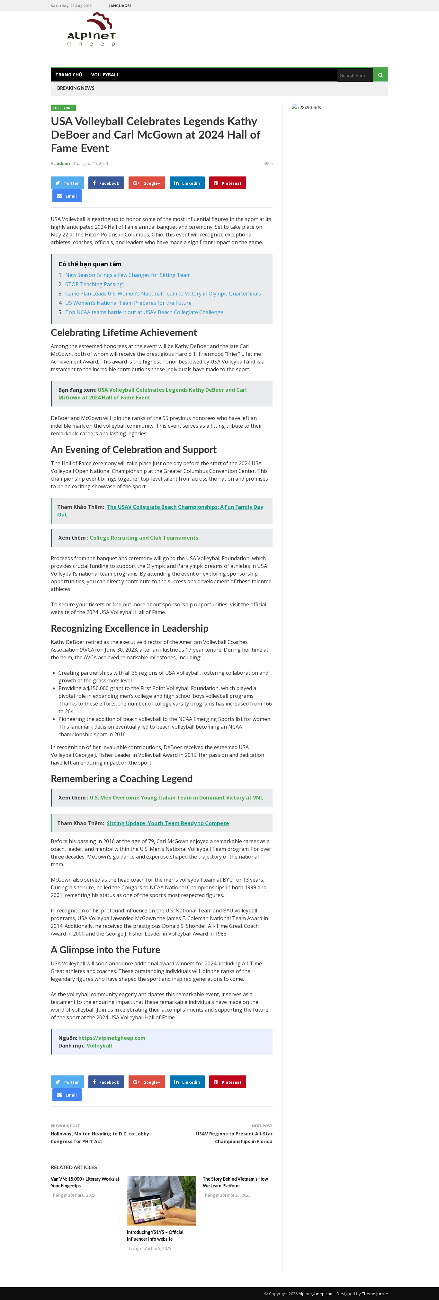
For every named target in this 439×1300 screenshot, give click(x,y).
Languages (120, 5)
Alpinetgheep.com (316, 1293)
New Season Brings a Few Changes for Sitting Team (128, 274)
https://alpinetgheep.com (112, 1037)
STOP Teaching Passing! (94, 284)
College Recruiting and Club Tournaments (144, 537)
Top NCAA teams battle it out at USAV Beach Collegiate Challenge (144, 312)
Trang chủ (68, 75)
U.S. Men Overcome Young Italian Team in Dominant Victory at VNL (176, 797)
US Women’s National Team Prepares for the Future (128, 302)
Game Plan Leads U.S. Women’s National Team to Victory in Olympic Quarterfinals (163, 293)
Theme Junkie (375, 1293)
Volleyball (105, 75)
